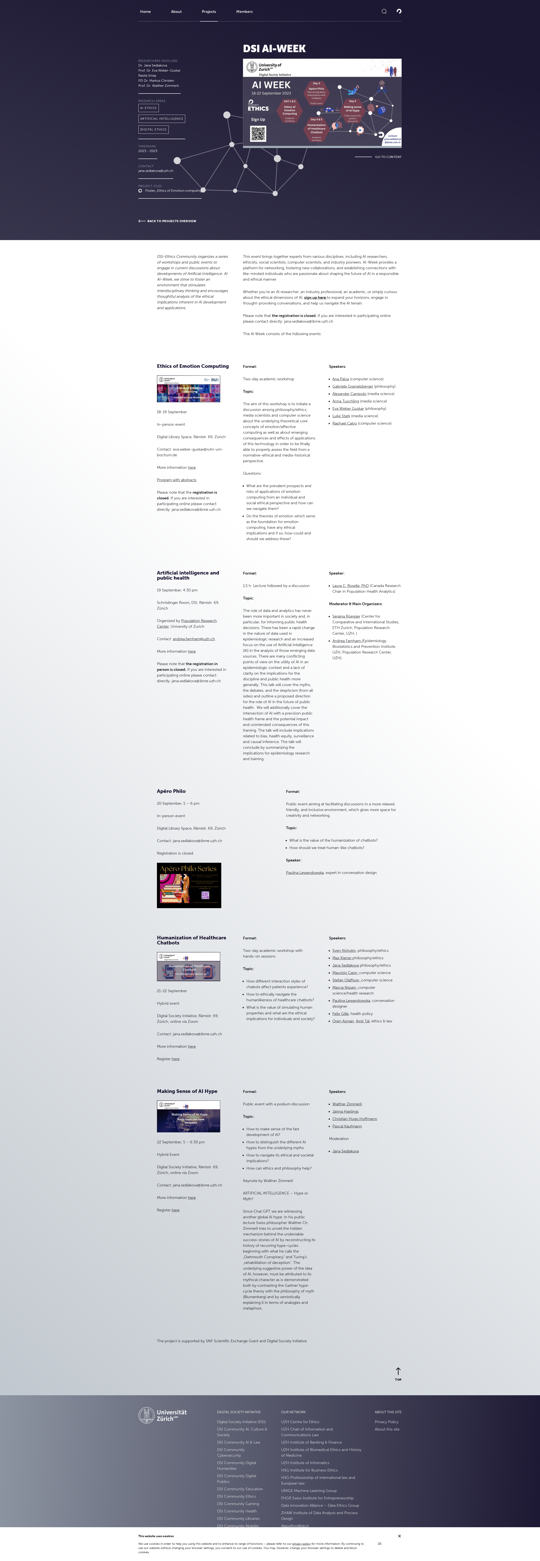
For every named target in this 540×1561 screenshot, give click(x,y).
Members (244, 11)
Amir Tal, (363, 1021)
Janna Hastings (345, 1111)
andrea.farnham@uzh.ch (194, 639)
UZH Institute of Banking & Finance (311, 1442)
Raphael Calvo (344, 423)
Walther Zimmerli (347, 1104)
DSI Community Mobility (238, 1526)
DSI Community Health (237, 1511)
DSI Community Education (240, 1489)
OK (379, 1543)
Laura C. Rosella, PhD (350, 585)
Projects (209, 11)
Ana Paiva (340, 379)
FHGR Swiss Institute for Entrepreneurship (317, 1498)
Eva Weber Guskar (348, 408)
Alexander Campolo (349, 393)
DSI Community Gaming (238, 1503)
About (176, 11)
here (192, 467)
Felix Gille (340, 1013)
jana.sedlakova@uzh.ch (155, 171)
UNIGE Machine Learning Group (309, 1490)
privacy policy (301, 1543)
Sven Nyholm (344, 950)
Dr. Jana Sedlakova (152, 65)
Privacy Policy (386, 1422)
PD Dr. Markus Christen (156, 80)
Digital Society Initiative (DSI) (241, 1422)
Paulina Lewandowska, (305, 872)
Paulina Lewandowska (351, 1000)
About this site (387, 1429)
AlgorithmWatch (295, 1526)
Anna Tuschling (345, 401)
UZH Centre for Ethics (300, 1422)
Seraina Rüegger (346, 616)
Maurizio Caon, (345, 972)
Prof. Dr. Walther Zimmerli (158, 85)
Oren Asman (343, 1021)
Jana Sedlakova (345, 965)
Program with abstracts (176, 480)
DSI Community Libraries (238, 1518)
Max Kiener (342, 958)
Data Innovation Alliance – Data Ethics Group (320, 1505)
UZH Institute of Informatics (305, 1462)
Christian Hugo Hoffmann (354, 1119)
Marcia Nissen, (345, 987)
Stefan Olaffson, (346, 980)
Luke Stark (341, 416)
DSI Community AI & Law (238, 1442)
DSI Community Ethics (236, 1496)
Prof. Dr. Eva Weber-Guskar (159, 70)
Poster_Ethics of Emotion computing (173, 190)
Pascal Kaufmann (347, 1126)
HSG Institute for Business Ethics (309, 1470)
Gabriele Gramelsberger (352, 386)
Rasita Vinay (147, 75)
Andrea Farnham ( (347, 641)
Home (145, 11)
